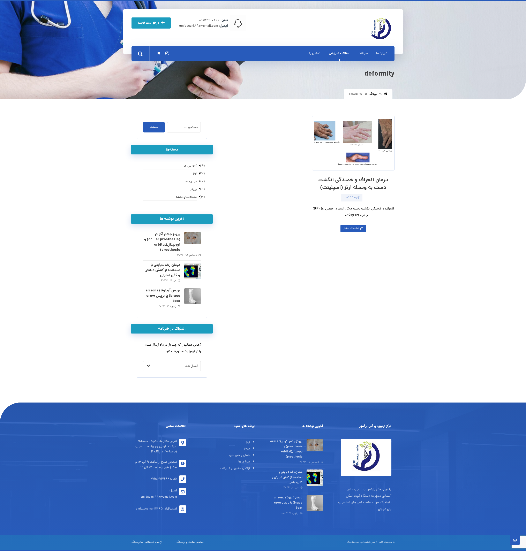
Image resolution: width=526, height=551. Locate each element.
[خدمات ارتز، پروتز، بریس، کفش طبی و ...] (380, 28)
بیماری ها (244, 462)
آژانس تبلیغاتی (368, 542)
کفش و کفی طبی (239, 455)
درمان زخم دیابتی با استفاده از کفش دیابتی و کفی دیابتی (162, 270)
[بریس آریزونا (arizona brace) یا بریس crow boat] (192, 296)
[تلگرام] (158, 53)
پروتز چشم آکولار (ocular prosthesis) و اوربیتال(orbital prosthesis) (162, 242)
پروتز (247, 448)
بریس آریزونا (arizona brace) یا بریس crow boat (162, 296)
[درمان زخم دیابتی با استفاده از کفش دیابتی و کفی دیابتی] (192, 271)
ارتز (248, 442)
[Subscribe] (148, 366)
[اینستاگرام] (167, 53)
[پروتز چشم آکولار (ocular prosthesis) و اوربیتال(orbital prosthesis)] (192, 240)
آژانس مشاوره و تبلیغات (235, 468)
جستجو (154, 127)
